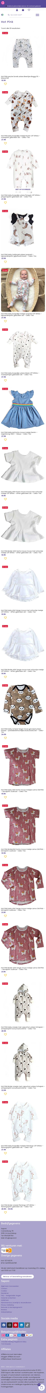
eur (11, 1312)
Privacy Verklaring (7, 1305)
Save (5, 33)
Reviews (4, 1310)
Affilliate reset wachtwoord (11, 1359)
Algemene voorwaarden (10, 1286)
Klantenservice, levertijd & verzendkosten (16, 1303)
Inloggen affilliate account (10, 1357)
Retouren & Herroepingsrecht (11, 1307)
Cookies (4, 1291)
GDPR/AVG (5, 1300)
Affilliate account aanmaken (11, 1354)
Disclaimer (5, 1293)
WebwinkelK (5, 1312)
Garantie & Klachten (8, 1298)
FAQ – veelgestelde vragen (11, 1295)
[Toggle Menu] (37, 15)
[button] (2, 85)
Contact (4, 1288)
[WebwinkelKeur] (2, 3)
